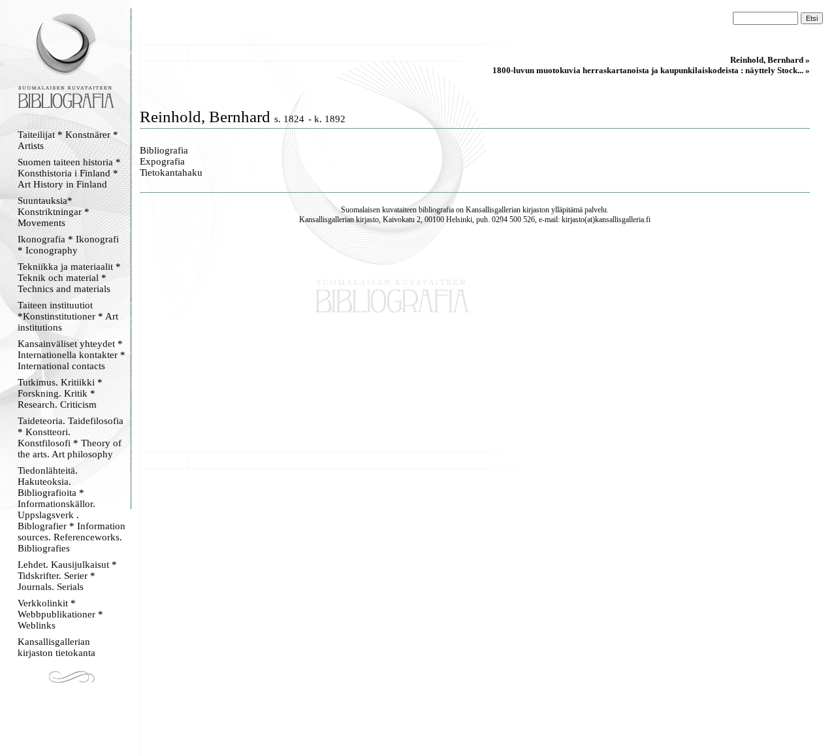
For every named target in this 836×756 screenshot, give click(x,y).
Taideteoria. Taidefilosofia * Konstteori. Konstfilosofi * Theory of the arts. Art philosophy (70, 437)
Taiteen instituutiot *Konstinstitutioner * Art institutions (68, 316)
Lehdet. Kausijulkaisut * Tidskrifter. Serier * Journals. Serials (67, 575)
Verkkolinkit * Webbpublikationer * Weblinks (60, 614)
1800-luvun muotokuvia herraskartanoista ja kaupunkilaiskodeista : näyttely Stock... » (651, 70)
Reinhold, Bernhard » (770, 60)
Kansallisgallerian (493, 209)
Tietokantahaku (171, 172)
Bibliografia (164, 150)
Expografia (162, 161)
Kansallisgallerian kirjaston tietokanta (56, 647)
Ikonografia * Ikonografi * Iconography (68, 244)
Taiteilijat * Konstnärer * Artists (68, 140)
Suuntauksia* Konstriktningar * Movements (53, 211)
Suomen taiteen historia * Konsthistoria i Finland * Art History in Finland (69, 173)
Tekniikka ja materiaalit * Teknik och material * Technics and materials (69, 277)
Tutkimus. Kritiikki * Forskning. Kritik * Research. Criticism (60, 393)
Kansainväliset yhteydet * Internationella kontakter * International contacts (71, 354)
